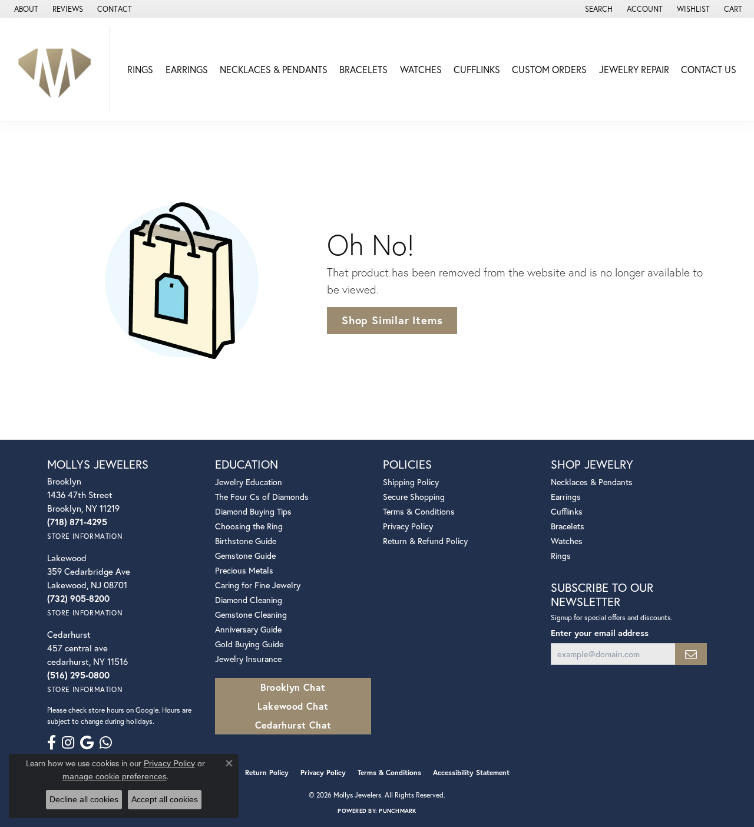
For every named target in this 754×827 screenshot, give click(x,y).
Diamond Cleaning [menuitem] (248, 599)
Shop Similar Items (392, 320)
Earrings (187, 69)
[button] (598, 9)
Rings (140, 69)
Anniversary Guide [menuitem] (248, 629)
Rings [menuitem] (561, 555)
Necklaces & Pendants (274, 69)
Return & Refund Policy (425, 540)
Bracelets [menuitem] (567, 526)
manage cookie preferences (114, 776)
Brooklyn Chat (292, 687)
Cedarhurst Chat (293, 725)
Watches (421, 69)
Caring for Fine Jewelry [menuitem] (257, 585)
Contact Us (708, 69)
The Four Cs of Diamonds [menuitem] (262, 496)
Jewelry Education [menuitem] (248, 481)
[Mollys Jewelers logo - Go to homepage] (58, 69)
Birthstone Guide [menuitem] (245, 540)
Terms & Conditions (419, 511)
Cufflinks (477, 69)
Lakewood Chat (292, 706)
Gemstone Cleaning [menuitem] (251, 614)
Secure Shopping (414, 496)
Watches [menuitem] (567, 540)
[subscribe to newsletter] (691, 654)
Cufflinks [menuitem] (567, 511)
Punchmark (397, 811)
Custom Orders (549, 69)
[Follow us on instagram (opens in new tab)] (68, 743)
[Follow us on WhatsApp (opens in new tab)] (106, 743)
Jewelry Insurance (248, 658)
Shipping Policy (411, 481)
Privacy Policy (408, 526)
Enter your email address (600, 632)
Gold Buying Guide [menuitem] (249, 644)
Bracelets (363, 69)
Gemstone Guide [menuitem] (245, 555)
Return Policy (267, 772)
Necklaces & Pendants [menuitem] (592, 481)
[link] (25, 9)
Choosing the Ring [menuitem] (249, 526)
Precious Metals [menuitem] (244, 570)
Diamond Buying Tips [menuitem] (253, 511)
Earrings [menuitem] (566, 496)
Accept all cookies (164, 799)
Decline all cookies (83, 799)
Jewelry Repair (634, 69)
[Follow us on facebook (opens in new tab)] (51, 743)
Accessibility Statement (471, 772)
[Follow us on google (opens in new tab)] (87, 743)
